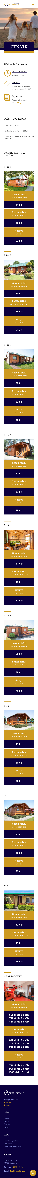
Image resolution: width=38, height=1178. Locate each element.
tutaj (19, 103)
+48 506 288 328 (17, 1167)
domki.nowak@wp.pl (18, 1171)
